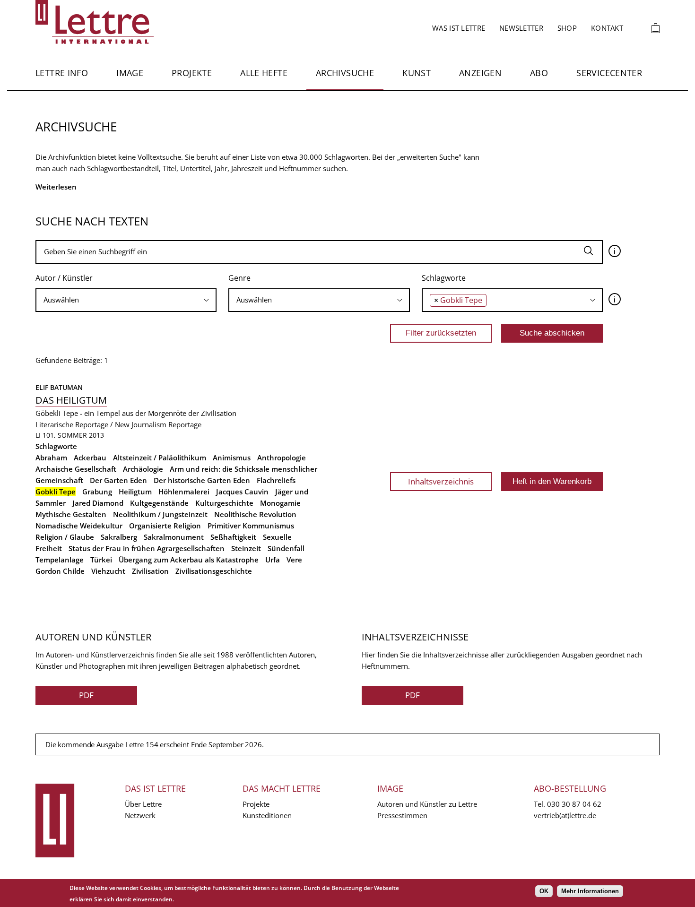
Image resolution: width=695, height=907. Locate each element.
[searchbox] (125, 300)
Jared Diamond (97, 503)
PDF (86, 695)
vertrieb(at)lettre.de (565, 815)
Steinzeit (246, 548)
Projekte (192, 72)
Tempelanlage (59, 559)
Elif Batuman (59, 387)
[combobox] (126, 300)
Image (129, 72)
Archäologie (143, 469)
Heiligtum (135, 491)
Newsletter (521, 28)
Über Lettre (143, 804)
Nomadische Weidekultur (78, 525)
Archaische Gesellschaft (75, 469)
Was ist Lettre (458, 28)
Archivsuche (345, 72)
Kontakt (607, 28)
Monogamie (280, 503)
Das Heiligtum (71, 400)
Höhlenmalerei (183, 491)
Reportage (184, 424)
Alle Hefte (263, 72)
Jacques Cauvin (242, 491)
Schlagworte (444, 278)
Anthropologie (281, 457)
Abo (539, 72)
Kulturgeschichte (224, 503)
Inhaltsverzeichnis (441, 481)
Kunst (416, 72)
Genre (239, 278)
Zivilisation (150, 571)
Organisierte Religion (165, 525)
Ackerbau (90, 457)
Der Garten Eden (118, 480)
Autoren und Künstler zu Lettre (427, 804)
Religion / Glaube (64, 537)
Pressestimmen (402, 815)
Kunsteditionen (267, 815)
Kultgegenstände (159, 503)
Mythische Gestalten (70, 514)
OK (543, 891)
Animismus (232, 457)
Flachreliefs (276, 480)
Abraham (51, 457)
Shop (567, 28)
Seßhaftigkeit (233, 537)
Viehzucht (108, 571)
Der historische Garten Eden (202, 480)
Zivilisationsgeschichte (213, 571)
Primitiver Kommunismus (251, 525)
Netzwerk (140, 815)
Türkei (101, 559)
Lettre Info (61, 72)
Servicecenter (609, 72)
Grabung (97, 491)
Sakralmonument (174, 537)
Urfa (272, 559)
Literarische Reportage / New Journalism (100, 424)
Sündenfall (286, 548)
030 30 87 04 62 (574, 804)
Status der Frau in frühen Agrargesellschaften (147, 548)
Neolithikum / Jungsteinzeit (160, 514)
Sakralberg (119, 537)
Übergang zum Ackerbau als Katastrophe (189, 559)
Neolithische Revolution (255, 514)
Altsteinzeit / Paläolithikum (159, 457)
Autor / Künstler (64, 278)
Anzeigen (480, 72)
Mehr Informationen (590, 891)
